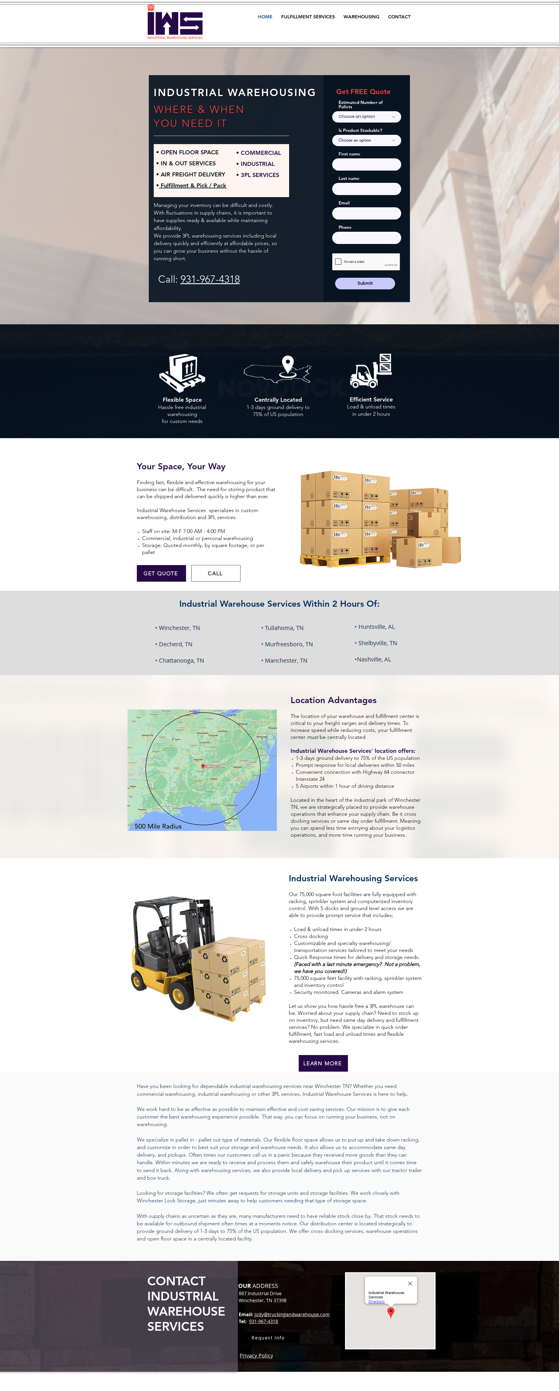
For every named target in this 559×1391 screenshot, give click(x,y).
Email (344, 203)
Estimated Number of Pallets (361, 104)
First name (349, 154)
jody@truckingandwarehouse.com (292, 1314)
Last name (349, 178)
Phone (345, 227)
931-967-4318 (210, 279)
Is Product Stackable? (360, 130)
